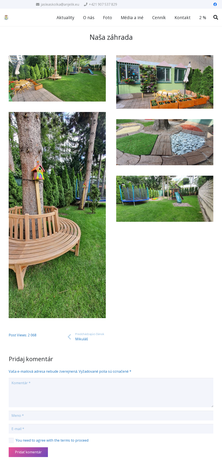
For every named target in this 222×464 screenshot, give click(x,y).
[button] (216, 17)
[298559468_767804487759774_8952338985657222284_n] (164, 81)
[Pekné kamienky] (164, 142)
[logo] (6, 17)
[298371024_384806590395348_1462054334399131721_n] (57, 215)
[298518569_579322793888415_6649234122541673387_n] (57, 78)
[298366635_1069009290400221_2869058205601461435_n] (164, 199)
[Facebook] (215, 4)
